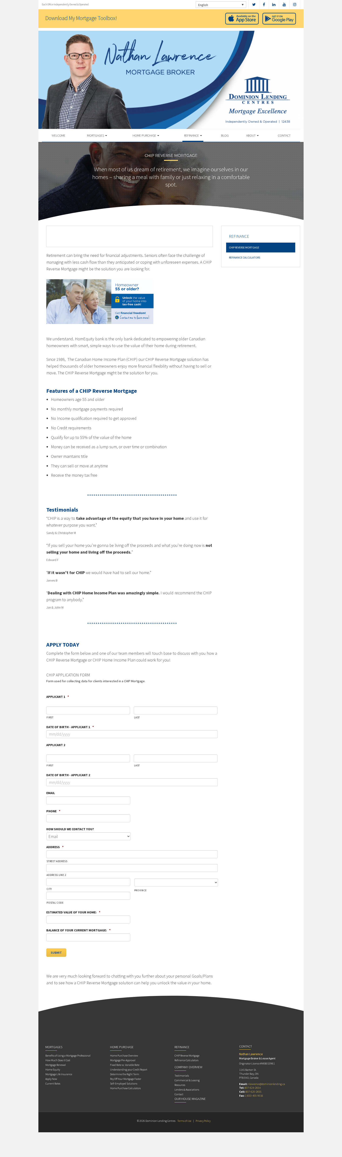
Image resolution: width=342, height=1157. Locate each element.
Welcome (58, 135)
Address (55, 847)
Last (137, 717)
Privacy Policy (203, 1121)
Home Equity (52, 1069)
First (50, 717)
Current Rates (52, 1083)
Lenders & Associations (186, 1089)
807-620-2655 (254, 1091)
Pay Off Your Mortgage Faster (125, 1079)
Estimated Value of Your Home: (73, 912)
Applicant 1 (57, 697)
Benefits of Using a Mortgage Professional (68, 1055)
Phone (53, 811)
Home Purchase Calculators (125, 1088)
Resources (179, 1085)
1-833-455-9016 (254, 1095)
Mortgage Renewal (55, 1065)
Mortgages (96, 135)
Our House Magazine (190, 1099)
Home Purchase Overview (124, 1055)
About (251, 135)
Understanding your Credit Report (128, 1069)
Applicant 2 (55, 745)
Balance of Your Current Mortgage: (78, 930)
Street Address (57, 861)
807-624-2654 (253, 1087)
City (49, 889)
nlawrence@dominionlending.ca (266, 1084)
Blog (225, 135)
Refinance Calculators (244, 257)
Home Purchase (145, 135)
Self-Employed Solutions (123, 1083)
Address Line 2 (56, 875)
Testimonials (181, 1075)
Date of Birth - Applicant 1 (70, 727)
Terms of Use (184, 1121)
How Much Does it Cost (57, 1060)
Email (50, 793)
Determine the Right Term (124, 1074)
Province (140, 890)
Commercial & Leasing (187, 1080)
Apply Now (51, 1079)
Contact (284, 135)
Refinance (192, 135)
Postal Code (55, 902)
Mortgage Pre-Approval (122, 1060)
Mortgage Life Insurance (58, 1074)
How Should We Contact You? (70, 829)
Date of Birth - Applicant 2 (68, 775)
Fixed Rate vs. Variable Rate (124, 1065)
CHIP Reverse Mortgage (244, 247)
